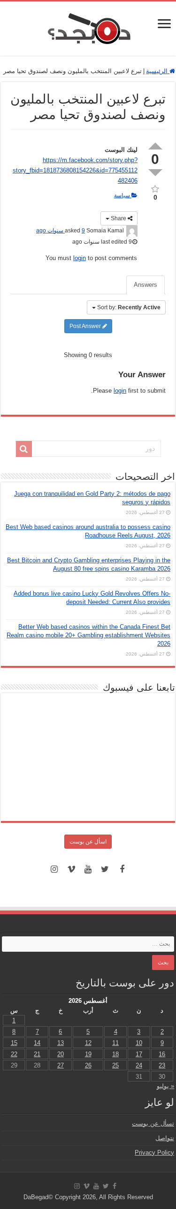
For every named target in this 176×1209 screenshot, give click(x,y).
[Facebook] (122, 869)
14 (37, 1042)
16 (162, 1054)
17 (139, 1054)
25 (115, 1065)
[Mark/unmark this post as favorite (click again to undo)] (155, 188)
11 (115, 1042)
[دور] (24, 449)
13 (60, 1042)
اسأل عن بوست (88, 841)
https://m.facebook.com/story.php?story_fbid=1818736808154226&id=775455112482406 (75, 170)
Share (118, 218)
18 (115, 1054)
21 (37, 1054)
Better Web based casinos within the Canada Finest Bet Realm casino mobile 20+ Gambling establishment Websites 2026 (88, 635)
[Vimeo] (71, 869)
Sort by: (129, 307)
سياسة (122, 195)
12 (88, 1042)
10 (139, 1042)
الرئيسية (157, 71)
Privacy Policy (154, 1152)
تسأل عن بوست (153, 1123)
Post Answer (85, 326)
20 (60, 1054)
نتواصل (164, 1138)
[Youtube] (88, 869)
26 (88, 1065)
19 (88, 1054)
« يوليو (165, 1086)
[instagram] (54, 869)
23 (162, 1065)
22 (14, 1054)
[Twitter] (105, 869)
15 (14, 1042)
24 (139, 1065)
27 (60, 1065)
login (79, 257)
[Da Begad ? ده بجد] (88, 26)
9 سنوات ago (60, 230)
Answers (145, 284)
